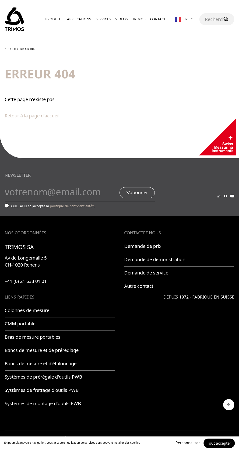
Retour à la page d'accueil (32, 115)
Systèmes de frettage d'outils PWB (42, 390)
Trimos (138, 19)
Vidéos (121, 19)
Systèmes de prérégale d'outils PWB (43, 377)
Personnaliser (188, 442)
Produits (53, 19)
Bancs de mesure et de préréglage (42, 350)
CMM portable (20, 323)
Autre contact (138, 286)
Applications (79, 19)
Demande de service (146, 273)
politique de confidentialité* (72, 206)
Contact (157, 19)
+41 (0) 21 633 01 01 (26, 281)
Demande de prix (143, 246)
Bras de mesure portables (32, 337)
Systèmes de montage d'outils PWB (43, 403)
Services (103, 19)
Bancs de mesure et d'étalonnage (41, 363)
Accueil (10, 49)
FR (185, 19)
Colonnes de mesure (27, 310)
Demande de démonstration (154, 259)
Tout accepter (219, 443)
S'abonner (137, 192)
